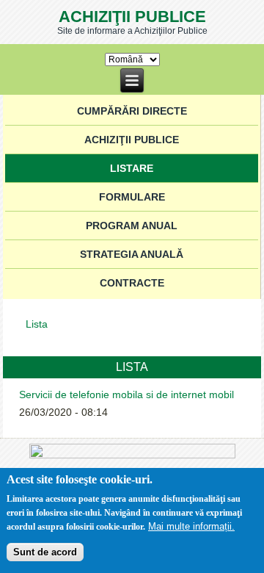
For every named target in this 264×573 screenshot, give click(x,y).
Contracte (132, 283)
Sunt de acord (45, 552)
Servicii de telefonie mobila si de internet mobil (126, 394)
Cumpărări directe (132, 111)
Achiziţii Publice (132, 16)
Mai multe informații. (191, 526)
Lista (37, 324)
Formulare (132, 197)
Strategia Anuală (131, 254)
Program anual (131, 225)
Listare (131, 168)
